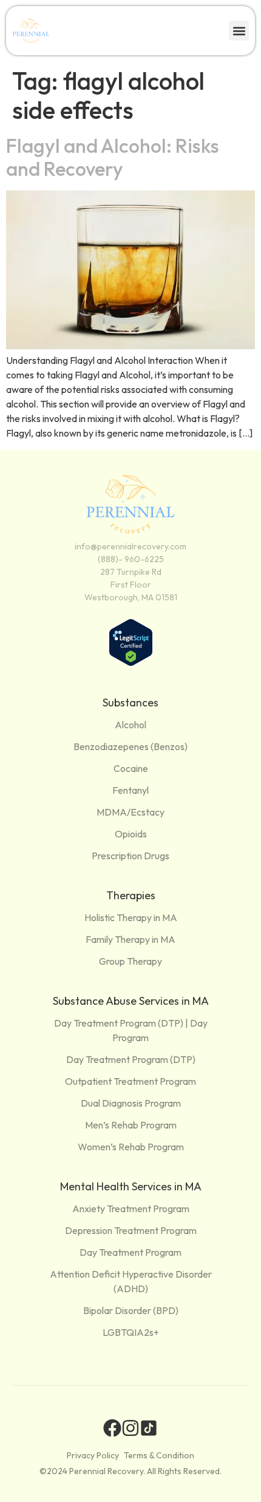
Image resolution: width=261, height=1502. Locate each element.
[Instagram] (130, 1428)
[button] (239, 31)
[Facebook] (112, 1428)
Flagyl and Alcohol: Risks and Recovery (112, 157)
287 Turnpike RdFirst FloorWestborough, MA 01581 (130, 584)
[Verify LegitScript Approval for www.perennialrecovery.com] (131, 663)
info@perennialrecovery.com (130, 546)
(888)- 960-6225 (131, 559)
